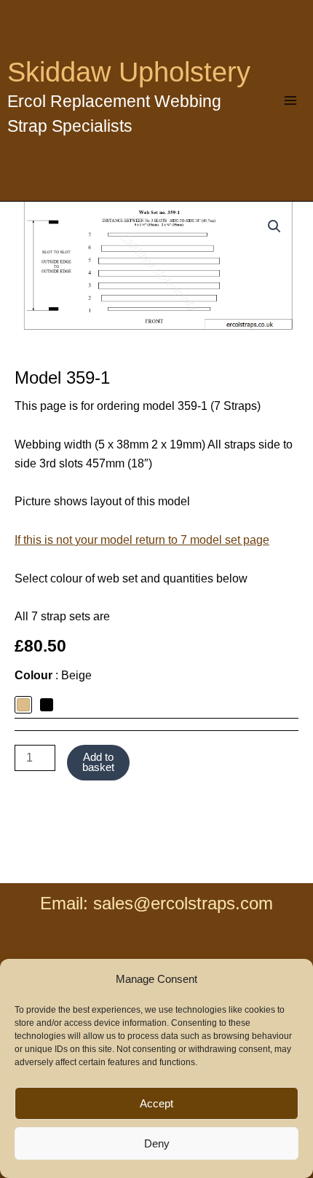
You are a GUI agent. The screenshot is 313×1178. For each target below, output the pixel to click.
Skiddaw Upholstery (128, 71)
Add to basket (98, 762)
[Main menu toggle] (290, 100)
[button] (274, 226)
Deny (157, 1143)
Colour (53, 675)
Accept (156, 1103)
